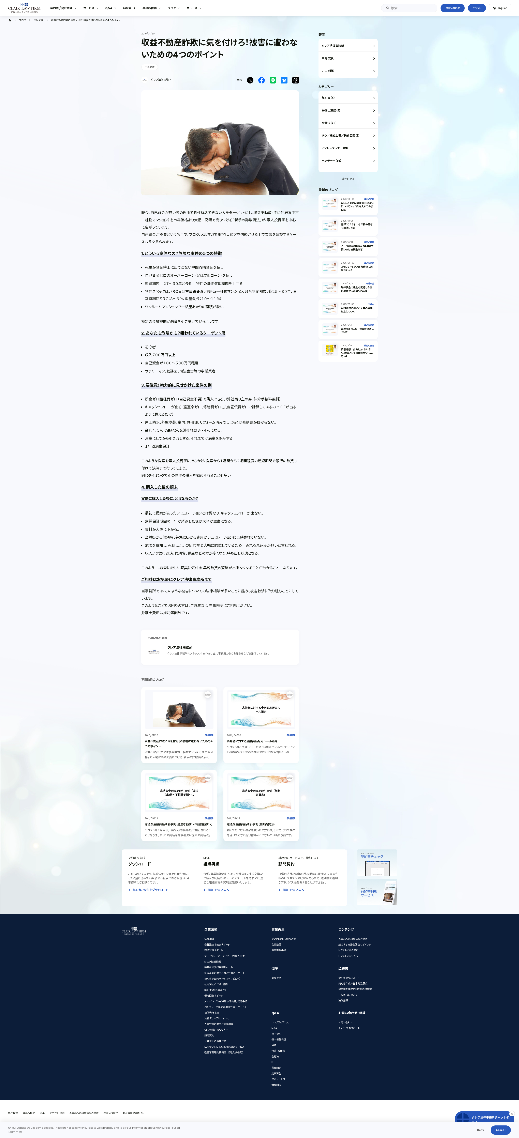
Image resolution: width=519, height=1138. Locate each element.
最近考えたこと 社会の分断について (357, 330)
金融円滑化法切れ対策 (283, 939)
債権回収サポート (213, 995)
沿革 (42, 1113)
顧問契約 (209, 1035)
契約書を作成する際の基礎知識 (355, 989)
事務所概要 (150, 8)
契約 (273, 1045)
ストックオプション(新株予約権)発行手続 (225, 1001)
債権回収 (276, 1085)
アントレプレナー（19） (335, 148)
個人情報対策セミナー (216, 1029)
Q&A (108, 8)
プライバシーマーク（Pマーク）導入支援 (224, 956)
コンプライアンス (280, 1022)
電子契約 (276, 1033)
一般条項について (347, 995)
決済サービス (278, 1079)
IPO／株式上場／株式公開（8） (341, 136)
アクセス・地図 (56, 1113)
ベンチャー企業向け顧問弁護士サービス (225, 1007)
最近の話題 (369, 199)
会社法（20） (329, 123)
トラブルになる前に (348, 950)
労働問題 (276, 1068)
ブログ (172, 8)
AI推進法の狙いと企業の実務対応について (356, 309)
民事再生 (276, 1073)
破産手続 (276, 978)
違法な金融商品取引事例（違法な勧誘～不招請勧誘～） (179, 824)
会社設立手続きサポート (217, 944)
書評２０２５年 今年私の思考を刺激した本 (357, 226)
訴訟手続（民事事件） (215, 990)
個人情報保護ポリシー (134, 1113)
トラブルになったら (348, 956)
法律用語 (343, 1000)
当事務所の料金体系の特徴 (353, 939)
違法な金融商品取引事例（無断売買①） (251, 824)
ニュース (192, 8)
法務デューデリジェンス (216, 1018)
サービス (89, 8)
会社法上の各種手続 (215, 1041)
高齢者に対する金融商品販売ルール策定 (252, 741)
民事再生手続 (278, 950)
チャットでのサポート (349, 1028)
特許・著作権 (278, 1050)
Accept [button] (501, 1130)
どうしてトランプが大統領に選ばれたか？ (357, 268)
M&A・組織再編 (212, 961)
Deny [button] (480, 1130)
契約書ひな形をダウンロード (150, 890)
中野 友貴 (328, 58)
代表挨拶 (13, 1113)
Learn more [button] (15, 1132)
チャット (477, 8)
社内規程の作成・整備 (215, 984)
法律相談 (209, 939)
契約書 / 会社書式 (61, 8)
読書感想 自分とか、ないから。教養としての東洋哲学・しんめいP (357, 353)
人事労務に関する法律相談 (218, 1024)
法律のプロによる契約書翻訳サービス (224, 1046)
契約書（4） (328, 98)
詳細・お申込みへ (218, 890)
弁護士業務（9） (331, 110)
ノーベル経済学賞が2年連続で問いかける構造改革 (357, 247)
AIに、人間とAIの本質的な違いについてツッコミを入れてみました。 (357, 206)
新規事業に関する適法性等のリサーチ (224, 973)
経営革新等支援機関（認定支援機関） (223, 1052)
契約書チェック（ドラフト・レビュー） (222, 978)
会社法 (275, 1056)
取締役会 (370, 283)
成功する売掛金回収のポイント (354, 944)
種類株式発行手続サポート (218, 967)
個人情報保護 (278, 1039)
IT (272, 1062)
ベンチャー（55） (332, 161)
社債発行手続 (211, 1012)
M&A (274, 1028)
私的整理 (276, 944)
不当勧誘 (38, 20)
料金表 (127, 8)
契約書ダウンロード (348, 978)
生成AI (371, 304)
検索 (388, 8)
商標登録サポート (213, 950)
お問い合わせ (452, 8)
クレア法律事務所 (333, 46)
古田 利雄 (328, 71)
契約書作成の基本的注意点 (353, 983)
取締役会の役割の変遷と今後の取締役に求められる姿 (356, 289)
